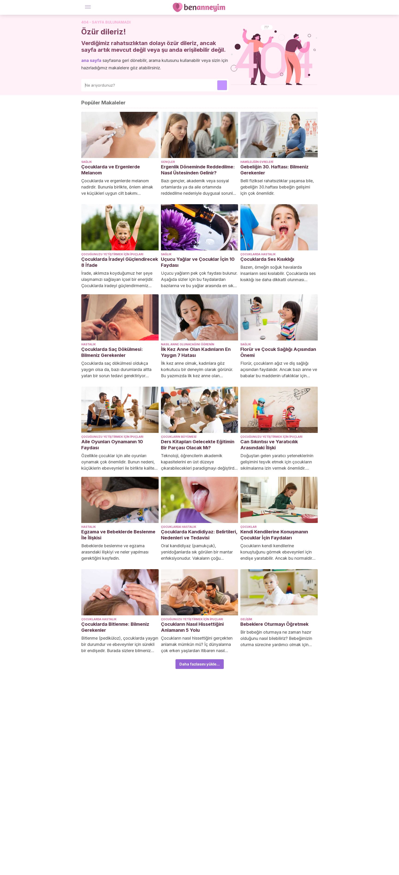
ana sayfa (91, 60)
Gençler (168, 162)
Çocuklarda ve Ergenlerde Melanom (110, 170)
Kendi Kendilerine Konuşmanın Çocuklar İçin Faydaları (274, 535)
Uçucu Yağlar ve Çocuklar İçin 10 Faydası (198, 262)
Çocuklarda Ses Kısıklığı (267, 259)
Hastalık (88, 344)
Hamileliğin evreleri (256, 162)
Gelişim (246, 619)
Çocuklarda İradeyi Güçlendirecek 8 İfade (119, 262)
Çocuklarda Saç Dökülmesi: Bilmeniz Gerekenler (112, 352)
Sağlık (86, 162)
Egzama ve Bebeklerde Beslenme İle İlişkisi (118, 535)
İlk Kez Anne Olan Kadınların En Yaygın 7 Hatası (196, 352)
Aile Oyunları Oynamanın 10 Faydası (112, 444)
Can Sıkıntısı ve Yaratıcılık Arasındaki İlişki (269, 444)
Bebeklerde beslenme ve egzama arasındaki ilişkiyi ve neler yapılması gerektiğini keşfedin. (114, 552)
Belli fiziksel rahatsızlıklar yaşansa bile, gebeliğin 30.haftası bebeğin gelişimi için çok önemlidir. (277, 187)
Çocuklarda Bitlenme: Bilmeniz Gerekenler (115, 627)
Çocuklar (248, 527)
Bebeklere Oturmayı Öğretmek (274, 624)
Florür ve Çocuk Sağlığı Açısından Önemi (278, 352)
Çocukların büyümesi (178, 436)
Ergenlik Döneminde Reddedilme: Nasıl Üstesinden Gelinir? (198, 170)
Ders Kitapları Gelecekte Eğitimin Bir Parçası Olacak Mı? (197, 444)
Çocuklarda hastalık (258, 254)
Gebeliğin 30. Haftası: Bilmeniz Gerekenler (274, 170)
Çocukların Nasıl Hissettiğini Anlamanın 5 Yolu (192, 627)
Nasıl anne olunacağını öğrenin (187, 344)
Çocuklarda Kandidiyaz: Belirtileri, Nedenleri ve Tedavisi (199, 535)
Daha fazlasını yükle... (199, 664)
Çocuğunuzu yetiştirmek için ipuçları (112, 254)
